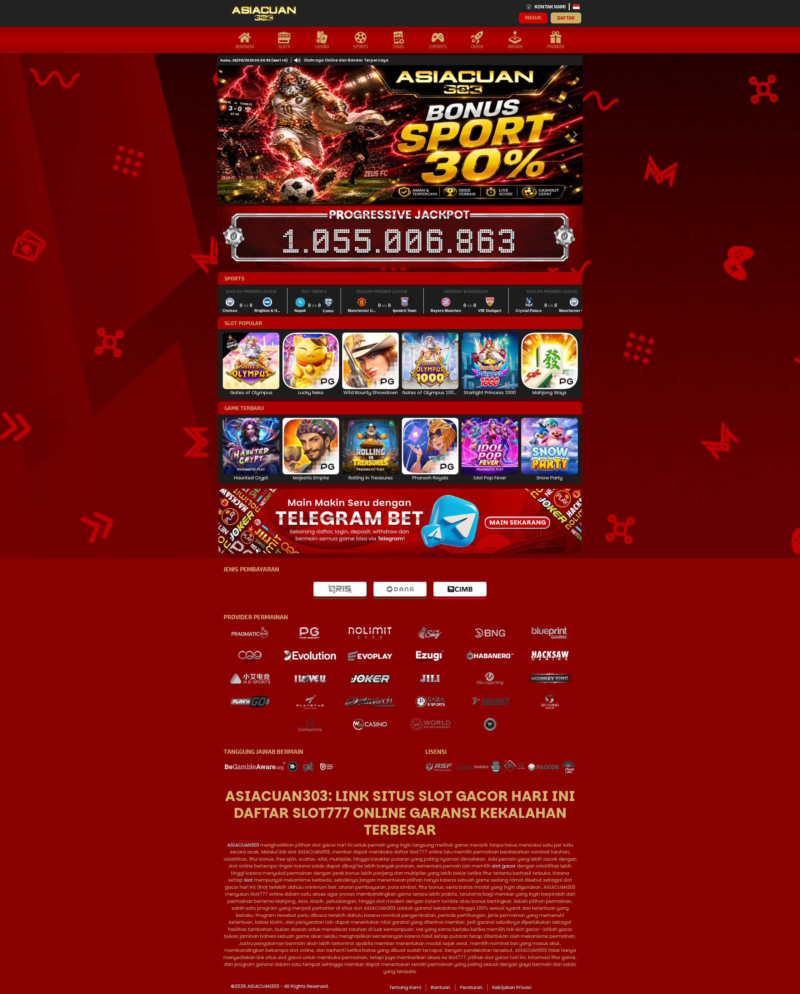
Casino (322, 46)
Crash (477, 46)
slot (248, 880)
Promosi (555, 46)
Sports (360, 46)
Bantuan (440, 987)
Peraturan (471, 987)
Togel (398, 46)
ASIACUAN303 (243, 845)
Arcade (515, 46)
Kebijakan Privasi (511, 987)
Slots (284, 46)
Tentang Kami (405, 987)
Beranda (245, 46)
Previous (223, 134)
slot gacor (504, 866)
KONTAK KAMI (550, 6)
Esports (438, 46)
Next (573, 134)
